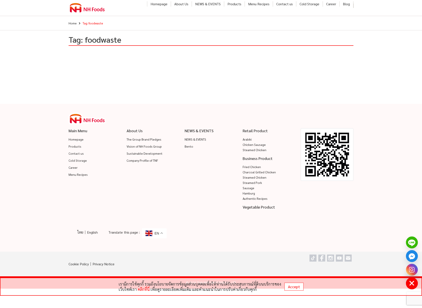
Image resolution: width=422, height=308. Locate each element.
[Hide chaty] (412, 283)
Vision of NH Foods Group (144, 146)
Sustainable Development (144, 153)
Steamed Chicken (254, 150)
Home (73, 23)
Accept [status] (294, 286)
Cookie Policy (79, 264)
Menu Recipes (258, 4)
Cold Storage (309, 4)
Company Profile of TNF (142, 160)
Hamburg (249, 193)
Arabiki (247, 139)
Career (331, 4)
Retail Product (255, 130)
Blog (346, 4)
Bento (189, 146)
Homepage (159, 4)
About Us (181, 4)
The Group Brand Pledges (144, 139)
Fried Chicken (252, 167)
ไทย (80, 232)
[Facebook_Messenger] (412, 256)
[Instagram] (412, 270)
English (92, 232)
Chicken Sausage (254, 145)
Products (234, 4)
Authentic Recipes (255, 198)
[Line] (412, 242)
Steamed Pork (252, 183)
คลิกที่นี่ (144, 289)
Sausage (248, 188)
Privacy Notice (104, 264)
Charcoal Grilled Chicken (259, 172)
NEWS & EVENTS (208, 4)
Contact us (284, 4)
